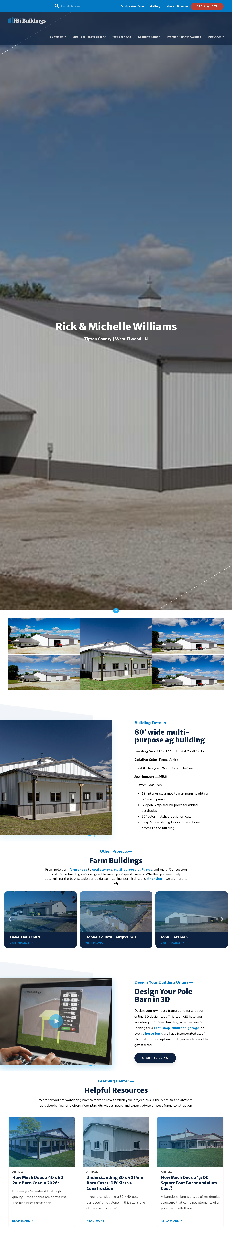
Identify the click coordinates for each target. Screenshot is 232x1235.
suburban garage (185, 1028)
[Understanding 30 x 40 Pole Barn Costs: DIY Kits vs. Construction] (116, 1142)
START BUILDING (155, 1058)
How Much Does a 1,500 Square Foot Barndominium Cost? (189, 1183)
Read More (21, 1220)
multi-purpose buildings (133, 869)
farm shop (162, 1028)
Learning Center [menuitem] (149, 37)
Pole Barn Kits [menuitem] (121, 37)
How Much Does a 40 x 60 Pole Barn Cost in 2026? (37, 1180)
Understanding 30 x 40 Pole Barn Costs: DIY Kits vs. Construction (114, 1183)
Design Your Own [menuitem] (132, 6)
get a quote (207, 6)
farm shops (78, 869)
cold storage (102, 869)
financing (154, 878)
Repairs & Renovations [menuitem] (87, 37)
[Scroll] (116, 612)
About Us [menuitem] (214, 37)
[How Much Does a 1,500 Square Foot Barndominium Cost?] (190, 1142)
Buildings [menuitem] (56, 37)
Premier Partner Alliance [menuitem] (184, 37)
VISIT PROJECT (20, 942)
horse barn (153, 1033)
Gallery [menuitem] (155, 6)
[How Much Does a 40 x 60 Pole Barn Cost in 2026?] (42, 1142)
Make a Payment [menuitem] (178, 6)
